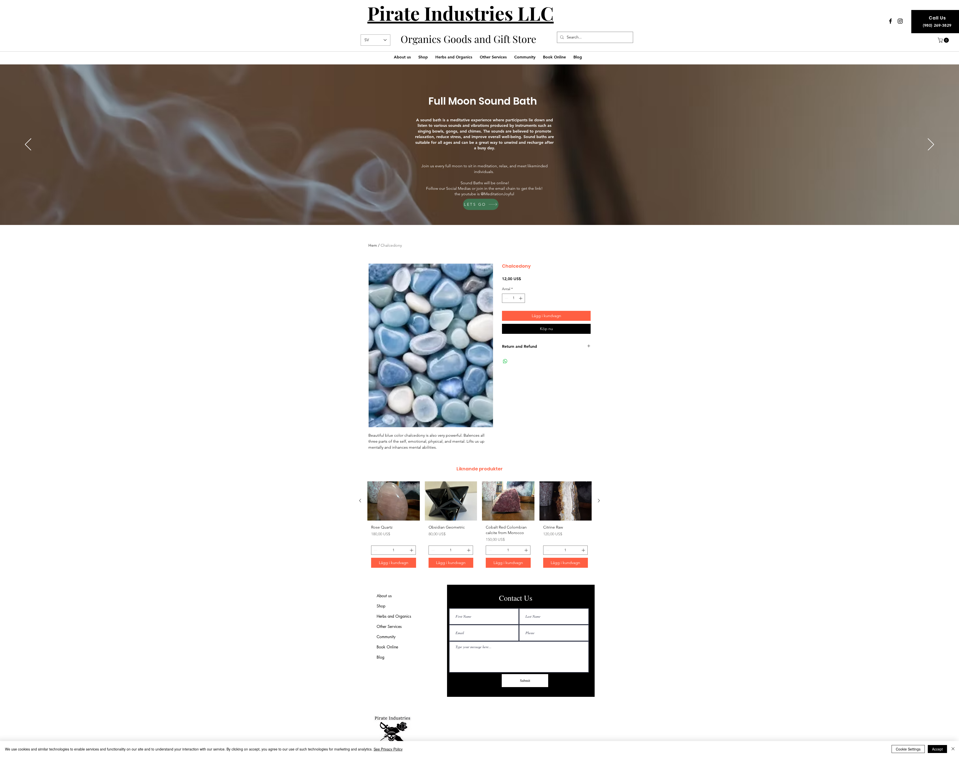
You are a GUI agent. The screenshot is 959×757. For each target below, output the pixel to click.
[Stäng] (953, 749)
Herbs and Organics (394, 616)
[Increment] (521, 298)
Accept (937, 749)
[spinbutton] (513, 298)
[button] (944, 40)
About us (384, 595)
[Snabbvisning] (451, 501)
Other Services (389, 626)
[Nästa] (931, 144)
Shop (381, 606)
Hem (372, 245)
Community (386, 636)
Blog (380, 657)
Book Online (387, 647)
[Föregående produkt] (360, 501)
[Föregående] (28, 144)
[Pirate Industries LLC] (890, 21)
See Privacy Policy (388, 749)
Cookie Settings (908, 749)
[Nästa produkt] (599, 501)
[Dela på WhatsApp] (505, 361)
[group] (479, 526)
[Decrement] (506, 298)
